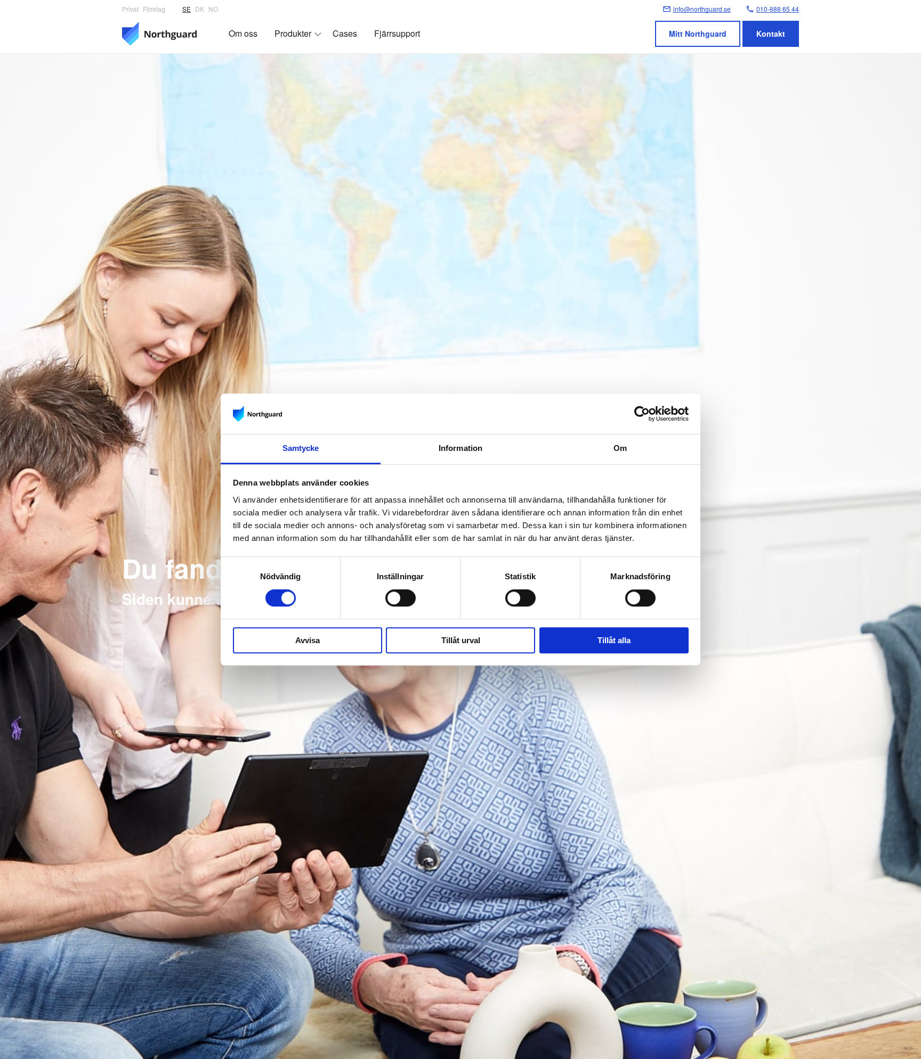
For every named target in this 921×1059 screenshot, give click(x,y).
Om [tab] (620, 448)
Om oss (243, 33)
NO (213, 8)
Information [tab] (460, 448)
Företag (154, 8)
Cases (345, 33)
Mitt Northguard (697, 33)
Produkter (292, 33)
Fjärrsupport (397, 33)
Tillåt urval (460, 640)
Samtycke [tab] (300, 448)
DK (199, 8)
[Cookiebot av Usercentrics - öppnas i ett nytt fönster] (642, 414)
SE (186, 8)
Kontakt (770, 33)
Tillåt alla (614, 640)
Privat (130, 8)
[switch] (400, 597)
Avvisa (307, 640)
